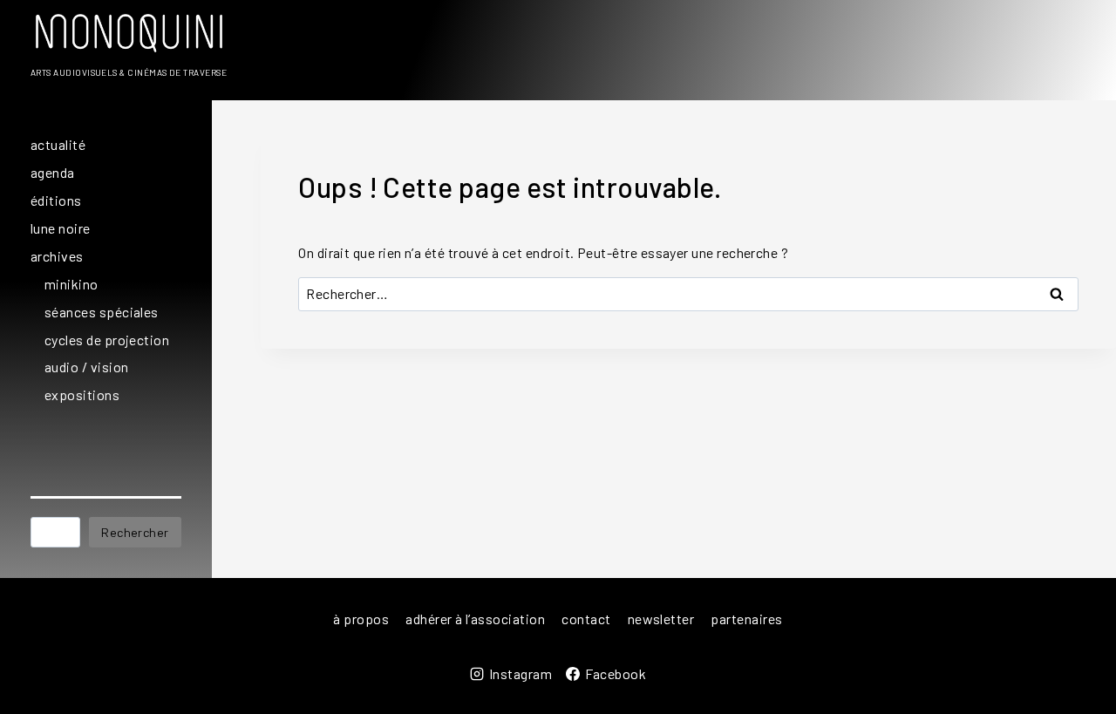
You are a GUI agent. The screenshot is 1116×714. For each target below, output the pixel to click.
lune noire (61, 228)
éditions (56, 200)
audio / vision (86, 366)
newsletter (661, 618)
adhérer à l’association (475, 618)
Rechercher (135, 532)
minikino (71, 283)
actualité (58, 144)
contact (585, 618)
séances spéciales (101, 311)
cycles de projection (106, 339)
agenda (53, 172)
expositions (81, 394)
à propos (361, 618)
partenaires (746, 618)
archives (57, 256)
